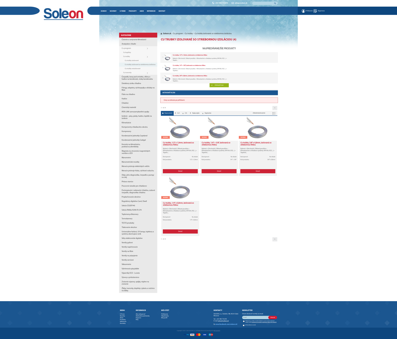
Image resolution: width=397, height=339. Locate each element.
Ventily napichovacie (130, 247)
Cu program (126, 48)
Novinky (113, 11)
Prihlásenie (309, 11)
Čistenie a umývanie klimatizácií (134, 40)
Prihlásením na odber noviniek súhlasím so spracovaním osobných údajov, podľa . (261, 321)
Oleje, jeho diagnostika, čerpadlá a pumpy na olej (138, 176)
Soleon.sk (167, 34)
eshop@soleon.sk (241, 3)
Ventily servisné (128, 260)
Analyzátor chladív (129, 44)
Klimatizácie (126, 123)
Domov (104, 11)
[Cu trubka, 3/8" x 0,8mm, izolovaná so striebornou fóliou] (258, 139)
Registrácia (321, 11)
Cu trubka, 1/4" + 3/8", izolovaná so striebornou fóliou (216, 144)
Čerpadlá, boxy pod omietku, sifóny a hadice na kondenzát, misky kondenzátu (137, 78)
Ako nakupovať (140, 314)
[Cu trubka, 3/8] (219, 78)
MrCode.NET (217, 330)
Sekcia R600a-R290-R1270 (132, 210)
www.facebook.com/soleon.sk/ (226, 324)
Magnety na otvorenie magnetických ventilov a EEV (136, 152)
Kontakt (162, 11)
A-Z (178, 113)
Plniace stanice (127, 182)
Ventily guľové (127, 243)
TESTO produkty (128, 223)
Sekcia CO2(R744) (128, 206)
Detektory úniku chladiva (131, 83)
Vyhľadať (275, 3)
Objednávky (165, 316)
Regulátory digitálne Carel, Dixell (134, 201)
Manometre (126, 158)
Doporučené (168, 113)
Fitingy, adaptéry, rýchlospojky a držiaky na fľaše (138, 89)
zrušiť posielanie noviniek (250, 325)
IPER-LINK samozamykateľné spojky (135, 112)
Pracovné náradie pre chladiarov (134, 186)
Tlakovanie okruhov (129, 227)
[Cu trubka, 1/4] (219, 68)
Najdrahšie (208, 113)
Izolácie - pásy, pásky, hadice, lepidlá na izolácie (137, 117)
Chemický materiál (129, 107)
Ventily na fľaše (127, 251)
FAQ (137, 319)
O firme (123, 11)
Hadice (124, 99)
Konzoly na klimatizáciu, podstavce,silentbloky (131, 146)
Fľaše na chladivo (128, 94)
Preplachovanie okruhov (131, 197)
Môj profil (164, 318)
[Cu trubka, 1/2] (219, 57)
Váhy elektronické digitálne (132, 238)
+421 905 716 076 (221, 3)
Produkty (133, 11)
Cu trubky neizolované (132, 68)
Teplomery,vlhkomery (130, 214)
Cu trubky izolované (132, 60)
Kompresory (126, 131)
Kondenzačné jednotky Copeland (134, 136)
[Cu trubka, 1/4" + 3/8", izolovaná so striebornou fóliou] (219, 139)
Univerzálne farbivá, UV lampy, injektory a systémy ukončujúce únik (138, 233)
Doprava (138, 318)
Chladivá (125, 103)
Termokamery (127, 219)
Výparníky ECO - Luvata (131, 273)
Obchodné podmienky (143, 316)
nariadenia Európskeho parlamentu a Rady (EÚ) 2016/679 (264, 322)
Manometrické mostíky (130, 162)
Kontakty (123, 323)
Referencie (151, 11)
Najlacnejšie (195, 113)
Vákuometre (126, 264)
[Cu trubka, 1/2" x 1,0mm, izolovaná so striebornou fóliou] (180, 139)
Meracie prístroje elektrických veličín (135, 166)
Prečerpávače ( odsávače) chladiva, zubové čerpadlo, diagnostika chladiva (138, 192)
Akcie (142, 11)
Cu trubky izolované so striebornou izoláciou (140, 64)
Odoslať (272, 317)
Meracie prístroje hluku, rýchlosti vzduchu (138, 171)
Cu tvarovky (127, 73)
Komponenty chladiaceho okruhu (135, 127)
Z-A (186, 113)
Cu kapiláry (127, 52)
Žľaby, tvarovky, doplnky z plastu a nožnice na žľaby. (138, 290)
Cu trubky (126, 56)
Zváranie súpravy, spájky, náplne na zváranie (135, 283)
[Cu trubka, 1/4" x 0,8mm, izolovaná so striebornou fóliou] (180, 199)
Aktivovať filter (168, 93)
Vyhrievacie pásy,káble (130, 269)
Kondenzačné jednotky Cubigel (134, 140)
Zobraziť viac (219, 85)
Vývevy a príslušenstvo (130, 277)
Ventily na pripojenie (130, 256)
